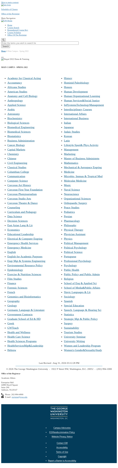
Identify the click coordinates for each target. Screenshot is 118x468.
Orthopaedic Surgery (75, 203)
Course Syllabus (14, 32)
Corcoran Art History (19, 185)
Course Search (13, 27)
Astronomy (13, 113)
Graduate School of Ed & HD (24, 318)
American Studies (17, 91)
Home (9, 25)
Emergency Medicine (19, 247)
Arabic (11, 109)
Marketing (69, 154)
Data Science (14, 216)
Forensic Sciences (17, 287)
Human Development (76, 91)
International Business (76, 118)
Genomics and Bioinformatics (24, 296)
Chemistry (13, 154)
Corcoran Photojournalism (22, 194)
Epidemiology (15, 269)
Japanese (69, 127)
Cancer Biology (16, 145)
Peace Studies (71, 207)
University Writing (74, 341)
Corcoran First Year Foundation (25, 189)
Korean (68, 136)
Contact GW (62, 443)
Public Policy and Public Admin (82, 274)
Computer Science (17, 180)
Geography (13, 301)
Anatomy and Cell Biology (22, 96)
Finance (11, 283)
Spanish (68, 301)
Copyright (62, 456)
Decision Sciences (17, 220)
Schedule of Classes (9, 9)
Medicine (69, 171)
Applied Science (16, 105)
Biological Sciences (18, 122)
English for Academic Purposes (24, 256)
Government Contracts (20, 314)
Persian (68, 216)
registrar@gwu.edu (19, 397)
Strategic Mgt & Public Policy (81, 318)
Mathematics (71, 162)
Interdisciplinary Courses (78, 109)
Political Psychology (75, 247)
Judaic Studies (72, 131)
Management (71, 149)
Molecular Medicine (75, 180)
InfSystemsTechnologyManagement (84, 105)
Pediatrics (69, 211)
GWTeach (13, 327)
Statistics (69, 314)
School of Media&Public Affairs (82, 287)
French (11, 292)
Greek (10, 323)
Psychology (70, 265)
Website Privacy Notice (62, 436)
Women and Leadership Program (82, 345)
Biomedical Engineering (20, 127)
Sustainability (71, 327)
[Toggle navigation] (2, 57)
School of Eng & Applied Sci (80, 283)
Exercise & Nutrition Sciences (24, 274)
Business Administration (21, 140)
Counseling (13, 207)
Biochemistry (14, 118)
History (68, 78)
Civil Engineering (17, 162)
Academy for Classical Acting (24, 78)
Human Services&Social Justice (82, 100)
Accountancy (14, 82)
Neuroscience (71, 194)
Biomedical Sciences (19, 131)
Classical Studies (16, 167)
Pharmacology (72, 220)
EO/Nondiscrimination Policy (62, 432)
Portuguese (70, 256)
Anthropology (15, 100)
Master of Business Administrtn (81, 158)
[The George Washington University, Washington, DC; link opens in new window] (59, 413)
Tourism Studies (73, 332)
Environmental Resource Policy (25, 265)
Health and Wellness (18, 332)
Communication (16, 176)
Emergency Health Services (22, 243)
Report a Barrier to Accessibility (62, 461)
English (11, 252)
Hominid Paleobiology (76, 82)
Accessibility (62, 447)
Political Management (76, 243)
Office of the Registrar (10, 14)
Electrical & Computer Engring (24, 238)
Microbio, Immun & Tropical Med (83, 176)
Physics (68, 238)
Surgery (68, 323)
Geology (12, 305)
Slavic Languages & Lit (77, 292)
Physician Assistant (74, 234)
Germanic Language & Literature (26, 310)
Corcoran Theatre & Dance (22, 203)
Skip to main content (10, 2)
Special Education (74, 305)
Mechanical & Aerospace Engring (83, 167)
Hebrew (11, 350)
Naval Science (72, 189)
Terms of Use (62, 452)
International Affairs (75, 113)
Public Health (71, 269)
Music (67, 185)
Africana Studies (16, 87)
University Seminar (75, 336)
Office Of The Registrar (17, 35)
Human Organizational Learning (82, 96)
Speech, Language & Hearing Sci (82, 310)
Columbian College (18, 171)
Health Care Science (18, 336)
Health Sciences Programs (22, 341)
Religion (68, 278)
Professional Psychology (77, 261)
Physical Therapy (73, 229)
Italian (67, 122)
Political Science (73, 252)
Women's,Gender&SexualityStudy (83, 350)
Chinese (11, 158)
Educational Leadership (20, 234)
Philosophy (70, 225)
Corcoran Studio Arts (19, 198)
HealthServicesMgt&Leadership (25, 345)
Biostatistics (14, 136)
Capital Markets (16, 149)
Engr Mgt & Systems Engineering (26, 261)
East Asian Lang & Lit (20, 225)
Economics (13, 229)
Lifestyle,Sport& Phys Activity (81, 145)
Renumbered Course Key (17, 30)
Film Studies (14, 278)
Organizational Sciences (77, 198)
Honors (68, 87)
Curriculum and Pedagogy (22, 211)
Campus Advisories (62, 428)
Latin (67, 140)
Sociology (69, 296)
